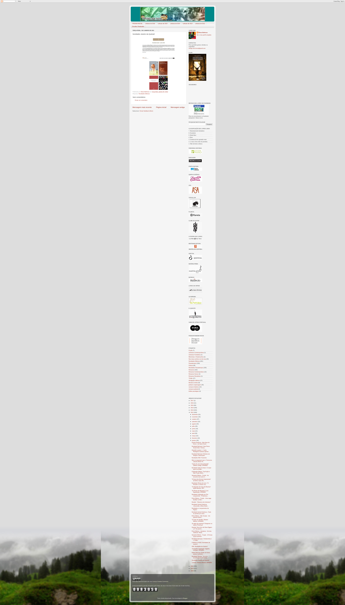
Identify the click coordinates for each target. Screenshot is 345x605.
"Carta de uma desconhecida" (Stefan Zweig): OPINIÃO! (200, 464)
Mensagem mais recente (142, 107)
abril (193, 433)
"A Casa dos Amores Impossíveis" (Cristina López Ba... (201, 480)
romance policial (193, 389)
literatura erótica (193, 382)
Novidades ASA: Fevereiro (199, 457)
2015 (192, 405)
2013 (192, 410)
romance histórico (194, 387)
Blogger (185, 598)
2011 (192, 566)
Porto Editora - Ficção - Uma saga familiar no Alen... (201, 499)
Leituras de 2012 (200, 23)
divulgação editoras (194, 380)
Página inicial (161, 107)
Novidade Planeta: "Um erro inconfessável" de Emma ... (200, 557)
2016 (192, 403)
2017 (192, 400)
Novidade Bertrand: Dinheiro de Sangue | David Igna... (201, 454)
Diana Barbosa (203, 32)
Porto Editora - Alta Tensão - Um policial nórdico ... (201, 516)
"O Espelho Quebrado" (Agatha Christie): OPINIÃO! (201, 549)
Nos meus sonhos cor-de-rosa (197, 359)
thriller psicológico (194, 391)
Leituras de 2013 (187, 23)
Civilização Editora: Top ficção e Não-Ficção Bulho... (201, 472)
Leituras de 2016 (150, 23)
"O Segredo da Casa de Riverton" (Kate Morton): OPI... (201, 487)
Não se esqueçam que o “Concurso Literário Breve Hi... (202, 461)
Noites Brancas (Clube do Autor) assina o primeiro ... (201, 553)
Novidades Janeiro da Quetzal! (200, 560)
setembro (195, 421)
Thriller (191, 378)
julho (193, 426)
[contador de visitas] (145, 591)
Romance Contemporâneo (196, 372)
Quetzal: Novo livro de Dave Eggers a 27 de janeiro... (202, 528)
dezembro (195, 414)
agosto (194, 424)
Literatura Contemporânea (196, 352)
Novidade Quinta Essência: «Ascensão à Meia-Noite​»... (200, 505)
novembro (195, 417)
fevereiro (194, 438)
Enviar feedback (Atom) (146, 111)
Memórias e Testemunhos (196, 357)
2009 (192, 571)
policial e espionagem (195, 384)
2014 (192, 407)
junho (194, 428)
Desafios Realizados (138, 26)
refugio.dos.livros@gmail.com (197, 48)
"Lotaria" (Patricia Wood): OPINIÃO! (202, 562)
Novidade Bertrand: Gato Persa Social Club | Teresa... (201, 447)
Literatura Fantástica (194, 354)
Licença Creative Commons (160, 581)
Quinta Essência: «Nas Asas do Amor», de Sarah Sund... (201, 443)
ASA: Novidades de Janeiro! (200, 546)
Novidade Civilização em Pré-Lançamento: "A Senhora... (200, 495)
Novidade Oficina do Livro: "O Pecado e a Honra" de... (200, 483)
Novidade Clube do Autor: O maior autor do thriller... (201, 468)
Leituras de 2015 (162, 23)
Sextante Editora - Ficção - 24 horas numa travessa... (202, 535)
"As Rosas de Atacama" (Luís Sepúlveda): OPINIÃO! (200, 491)
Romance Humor (193, 374)
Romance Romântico (195, 376)
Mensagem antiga (178, 107)
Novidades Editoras (144, 93)
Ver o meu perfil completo (204, 35)
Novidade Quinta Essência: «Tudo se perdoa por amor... (201, 512)
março (194, 435)
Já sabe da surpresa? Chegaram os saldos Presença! (202, 524)
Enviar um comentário (141, 100)
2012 (192, 412)
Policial (191, 365)
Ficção (190, 350)
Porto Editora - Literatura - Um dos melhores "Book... (201, 532)
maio (193, 431)
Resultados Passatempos (196, 367)
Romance (191, 369)
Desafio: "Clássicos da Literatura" (201, 502)
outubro (194, 419)
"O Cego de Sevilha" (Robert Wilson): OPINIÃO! (200, 520)
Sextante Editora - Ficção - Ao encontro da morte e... (200, 476)
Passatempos (192, 363)
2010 (192, 568)
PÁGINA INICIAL (137, 23)
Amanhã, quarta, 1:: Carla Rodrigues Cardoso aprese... (201, 450)
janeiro (194, 440)
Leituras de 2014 (175, 23)
